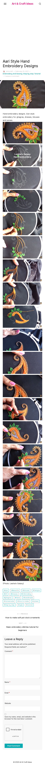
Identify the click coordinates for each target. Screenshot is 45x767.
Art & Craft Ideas (22, 3)
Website (8, 703)
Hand (18, 598)
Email (7, 693)
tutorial (30, 605)
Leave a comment (12, 76)
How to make (23, 601)
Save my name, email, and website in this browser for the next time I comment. (20, 718)
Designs (37, 590)
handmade (28, 598)
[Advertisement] (22, 32)
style (21, 605)
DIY (6, 594)
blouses (26, 590)
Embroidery (26, 594)
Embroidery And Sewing (12, 74)
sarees (35, 601)
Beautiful (15, 590)
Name (7, 682)
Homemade (9, 601)
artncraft (9, 71)
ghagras (8, 598)
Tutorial (37, 74)
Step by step (28, 74)
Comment (9, 651)
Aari (6, 590)
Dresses (15, 594)
